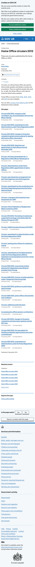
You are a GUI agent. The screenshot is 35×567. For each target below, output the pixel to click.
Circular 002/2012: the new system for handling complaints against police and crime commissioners (17, 332)
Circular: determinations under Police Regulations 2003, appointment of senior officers (15, 168)
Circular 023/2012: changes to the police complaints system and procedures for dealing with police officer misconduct (17, 136)
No (27, 412)
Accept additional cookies (17, 25)
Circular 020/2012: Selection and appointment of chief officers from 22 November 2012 (14, 147)
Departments (5, 498)
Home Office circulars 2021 (9, 374)
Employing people (7, 467)
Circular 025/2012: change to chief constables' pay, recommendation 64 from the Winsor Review (17, 116)
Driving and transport (8, 460)
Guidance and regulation (9, 504)
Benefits (4, 437)
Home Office (5, 66)
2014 (29, 97)
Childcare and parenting (9, 447)
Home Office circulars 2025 (9, 384)
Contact (21, 531)
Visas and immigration (8, 483)
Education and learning (9, 464)
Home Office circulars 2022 (9, 381)
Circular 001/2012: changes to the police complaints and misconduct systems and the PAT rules (16, 321)
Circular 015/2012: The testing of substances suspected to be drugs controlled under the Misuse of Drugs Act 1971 (16, 218)
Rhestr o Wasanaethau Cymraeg (12, 536)
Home (3, 43)
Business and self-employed (10, 444)
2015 (25, 97)
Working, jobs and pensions (10, 487)
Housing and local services (10, 473)
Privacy (8, 529)
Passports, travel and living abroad (12, 480)
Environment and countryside (11, 470)
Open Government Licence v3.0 (11, 547)
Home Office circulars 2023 (9, 377)
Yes (19, 412)
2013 (5, 99)
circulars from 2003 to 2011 (19, 103)
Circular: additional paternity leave (13, 305)
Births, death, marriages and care (12, 440)
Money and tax (6, 477)
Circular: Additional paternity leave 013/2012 (17, 227)
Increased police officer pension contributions (17, 312)
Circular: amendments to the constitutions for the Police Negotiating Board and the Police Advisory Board (17, 188)
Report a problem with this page (17, 419)
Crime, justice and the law (9, 454)
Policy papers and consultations (11, 511)
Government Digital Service (10, 539)
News (3, 501)
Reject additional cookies (17, 29)
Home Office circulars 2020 (9, 371)
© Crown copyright (17, 563)
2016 (21, 97)
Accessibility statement (9, 531)
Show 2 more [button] (5, 387)
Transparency (5, 514)
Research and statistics (9, 508)
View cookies (17, 33)
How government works (9, 517)
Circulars (5, 82)
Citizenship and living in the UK (11, 450)
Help (2, 529)
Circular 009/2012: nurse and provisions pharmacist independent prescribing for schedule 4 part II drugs (15, 268)
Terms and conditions (8, 534)
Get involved (5, 521)
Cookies (15, 529)
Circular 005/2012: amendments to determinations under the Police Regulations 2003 (16, 344)
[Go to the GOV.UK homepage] (7, 38)
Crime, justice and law (13, 43)
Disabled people (6, 457)
